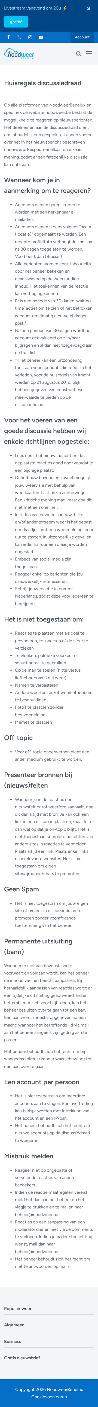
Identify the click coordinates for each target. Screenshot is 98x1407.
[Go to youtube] (41, 37)
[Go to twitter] (19, 37)
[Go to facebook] (8, 37)
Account (82, 37)
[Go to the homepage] (19, 53)
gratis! (16, 21)
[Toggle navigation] (89, 54)
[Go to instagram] (30, 37)
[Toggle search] (78, 54)
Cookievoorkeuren (49, 1396)
